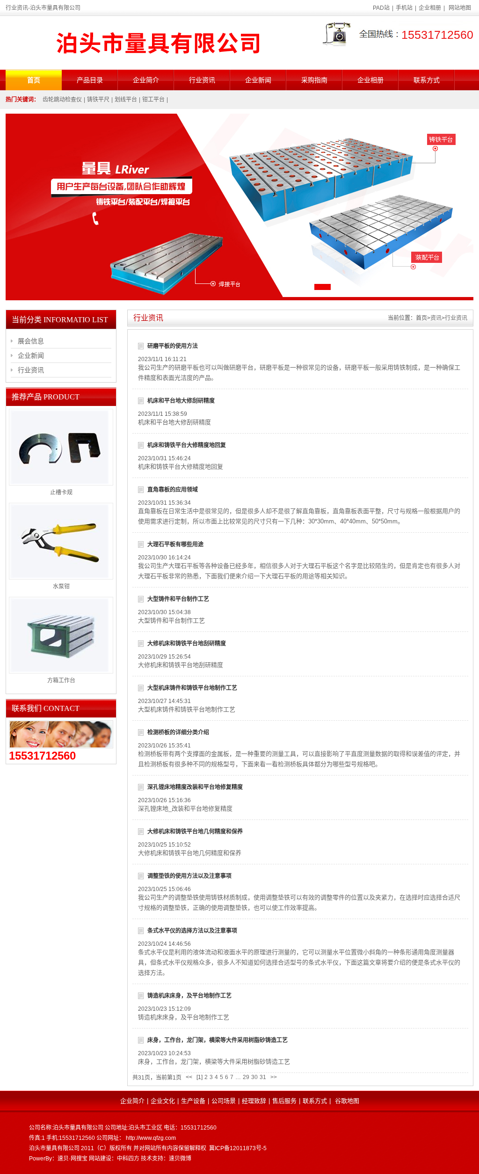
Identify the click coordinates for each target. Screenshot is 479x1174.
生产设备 (193, 1100)
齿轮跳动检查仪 (62, 99)
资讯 (436, 318)
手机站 (404, 8)
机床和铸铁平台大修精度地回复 (186, 445)
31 (263, 1077)
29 (246, 1077)
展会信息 (31, 341)
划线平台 (126, 99)
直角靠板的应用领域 (172, 489)
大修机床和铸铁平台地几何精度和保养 (195, 831)
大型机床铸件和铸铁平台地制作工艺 (192, 688)
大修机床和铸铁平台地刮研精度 (186, 643)
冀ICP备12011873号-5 (238, 1148)
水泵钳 (61, 586)
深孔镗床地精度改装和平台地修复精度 (195, 787)
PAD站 (381, 8)
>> (273, 1077)
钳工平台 (153, 99)
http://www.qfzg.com (151, 1138)
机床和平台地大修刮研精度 (181, 401)
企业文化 (163, 1100)
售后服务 (284, 1100)
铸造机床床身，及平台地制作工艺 (189, 996)
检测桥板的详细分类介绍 (178, 732)
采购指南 (314, 80)
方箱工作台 (61, 680)
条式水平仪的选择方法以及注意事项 (192, 931)
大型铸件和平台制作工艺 (178, 599)
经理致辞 (254, 1100)
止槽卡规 (61, 492)
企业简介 (146, 80)
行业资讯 (202, 80)
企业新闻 (258, 80)
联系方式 (427, 80)
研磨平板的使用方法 (172, 346)
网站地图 (460, 8)
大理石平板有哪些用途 (175, 544)
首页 (33, 80)
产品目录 (90, 80)
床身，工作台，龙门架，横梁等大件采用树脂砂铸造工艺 (217, 1040)
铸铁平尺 (98, 99)
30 (254, 1077)
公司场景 (223, 1100)
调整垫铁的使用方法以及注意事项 (189, 876)
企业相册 (430, 8)
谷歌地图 (347, 1100)
